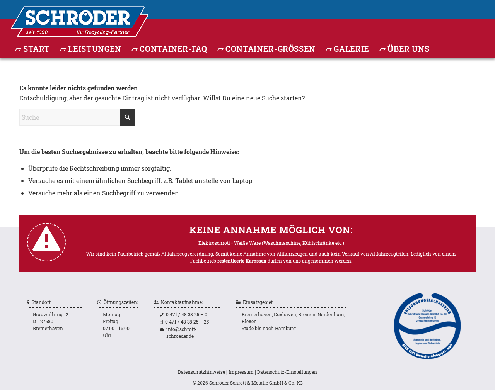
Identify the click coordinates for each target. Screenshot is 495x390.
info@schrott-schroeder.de (181, 332)
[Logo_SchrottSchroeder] (79, 193)
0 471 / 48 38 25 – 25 (187, 322)
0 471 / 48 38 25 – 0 (186, 314)
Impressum (241, 372)
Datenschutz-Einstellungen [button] (287, 372)
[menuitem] (32, 49)
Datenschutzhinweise (201, 372)
